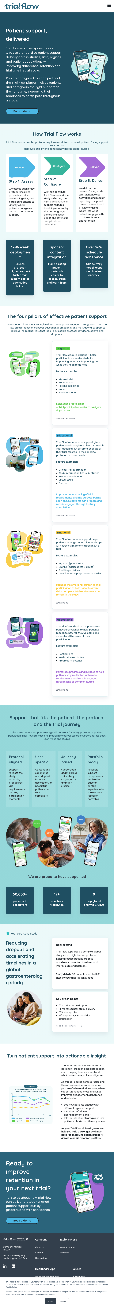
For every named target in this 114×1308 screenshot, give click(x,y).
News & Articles (67, 1247)
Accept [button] (50, 1301)
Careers (39, 1252)
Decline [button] (63, 1301)
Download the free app (47, 1277)
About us (39, 1247)
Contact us (41, 1258)
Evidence (64, 1252)
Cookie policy (78, 1277)
